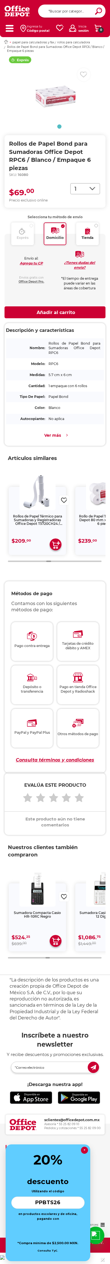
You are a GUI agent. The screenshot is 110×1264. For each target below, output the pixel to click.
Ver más (52, 435)
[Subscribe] (93, 1067)
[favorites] (59, 28)
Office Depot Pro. (31, 281)
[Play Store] (79, 1097)
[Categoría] (9, 28)
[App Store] (31, 1097)
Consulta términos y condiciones (55, 760)
